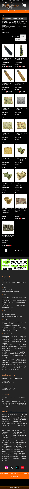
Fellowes (25, 473)
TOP (3, 15)
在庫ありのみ (16, 36)
